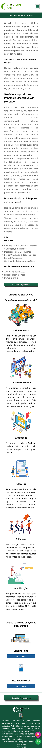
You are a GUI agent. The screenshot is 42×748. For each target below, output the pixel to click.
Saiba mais (21, 656)
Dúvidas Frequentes (21, 697)
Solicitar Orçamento (21, 284)
